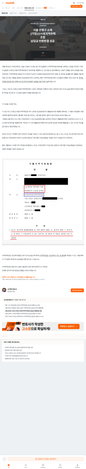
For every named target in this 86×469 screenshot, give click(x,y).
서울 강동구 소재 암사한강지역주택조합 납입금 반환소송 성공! (23, 313)
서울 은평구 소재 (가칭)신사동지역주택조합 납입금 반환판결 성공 (23, 311)
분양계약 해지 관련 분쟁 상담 (13, 350)
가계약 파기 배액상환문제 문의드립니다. (16, 356)
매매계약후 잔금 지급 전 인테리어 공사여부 (17, 359)
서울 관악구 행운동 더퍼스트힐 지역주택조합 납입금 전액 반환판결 (24, 308)
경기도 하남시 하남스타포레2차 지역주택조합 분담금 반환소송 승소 (24, 316)
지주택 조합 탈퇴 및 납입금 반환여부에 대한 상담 (19, 347)
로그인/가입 (80, 3)
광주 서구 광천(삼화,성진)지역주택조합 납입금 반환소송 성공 (22, 305)
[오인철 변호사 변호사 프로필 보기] (4, 290)
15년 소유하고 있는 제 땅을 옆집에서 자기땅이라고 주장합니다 (23, 353)
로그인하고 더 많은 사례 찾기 (45, 459)
